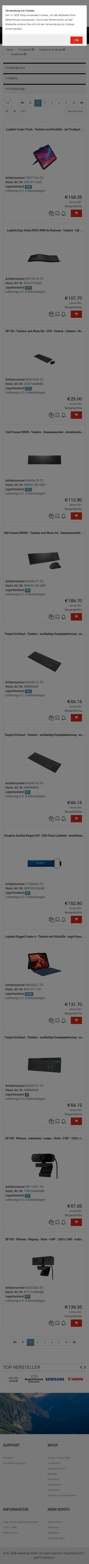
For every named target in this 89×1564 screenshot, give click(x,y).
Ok (76, 40)
